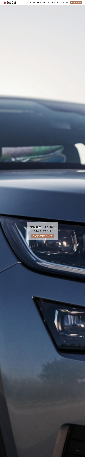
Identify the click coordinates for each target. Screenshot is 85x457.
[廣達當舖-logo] (9, 2)
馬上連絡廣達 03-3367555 (42, 236)
